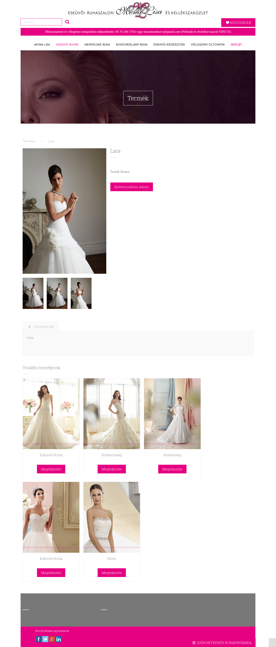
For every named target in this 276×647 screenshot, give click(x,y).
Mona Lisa (42, 44)
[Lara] (64, 211)
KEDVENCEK (240, 22)
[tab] (40, 326)
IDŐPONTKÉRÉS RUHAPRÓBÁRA (224, 642)
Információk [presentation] (44, 326)
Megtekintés (51, 469)
